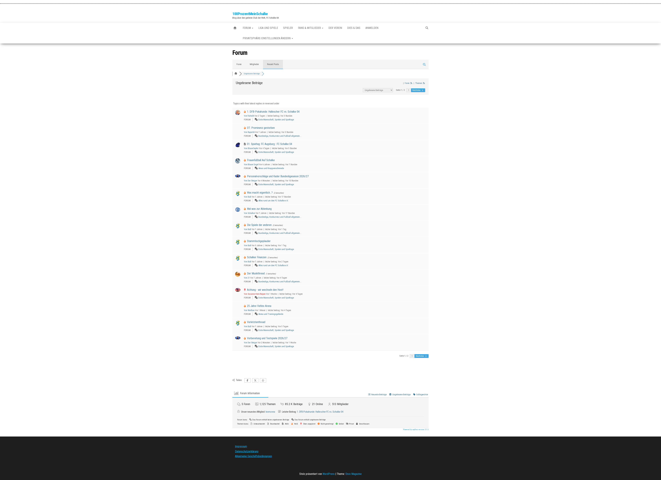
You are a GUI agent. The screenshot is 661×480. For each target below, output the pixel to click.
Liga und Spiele (268, 28)
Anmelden (371, 28)
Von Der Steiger (250, 180)
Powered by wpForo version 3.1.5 (415, 429)
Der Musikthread (256, 273)
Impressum (241, 446)
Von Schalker (249, 213)
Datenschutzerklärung (246, 451)
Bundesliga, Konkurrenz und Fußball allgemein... (279, 136)
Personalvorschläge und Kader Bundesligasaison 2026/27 (278, 176)
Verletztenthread (256, 322)
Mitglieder (254, 64)
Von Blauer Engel (251, 164)
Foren (239, 64)
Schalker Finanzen (256, 257)
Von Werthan (249, 310)
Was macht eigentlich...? (260, 192)
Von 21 (247, 278)
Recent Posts (273, 64)
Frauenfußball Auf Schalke (261, 160)
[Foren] (235, 74)
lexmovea (270, 411)
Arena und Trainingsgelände (270, 314)
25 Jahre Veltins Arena (259, 306)
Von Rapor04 (249, 132)
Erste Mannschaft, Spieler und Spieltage (276, 119)
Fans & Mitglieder (310, 28)
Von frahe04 (249, 116)
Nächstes (416, 90)
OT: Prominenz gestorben (261, 127)
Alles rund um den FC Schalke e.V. (273, 200)
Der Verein (335, 28)
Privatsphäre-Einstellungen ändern (267, 38)
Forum (247, 28)
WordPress (329, 474)
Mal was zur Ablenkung (259, 208)
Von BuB (247, 197)
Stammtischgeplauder (259, 241)
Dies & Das (353, 28)
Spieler (288, 28)
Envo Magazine (353, 474)
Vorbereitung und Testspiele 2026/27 (267, 338)
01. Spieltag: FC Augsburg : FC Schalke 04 (269, 144)
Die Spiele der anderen (259, 225)
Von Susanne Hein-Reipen (255, 294)
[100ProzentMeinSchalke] (235, 28)
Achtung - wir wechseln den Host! (265, 289)
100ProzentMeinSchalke (250, 14)
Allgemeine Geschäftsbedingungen (253, 456)
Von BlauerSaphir (251, 148)
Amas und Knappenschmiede (271, 168)
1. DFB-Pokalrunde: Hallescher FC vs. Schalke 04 (273, 111)
